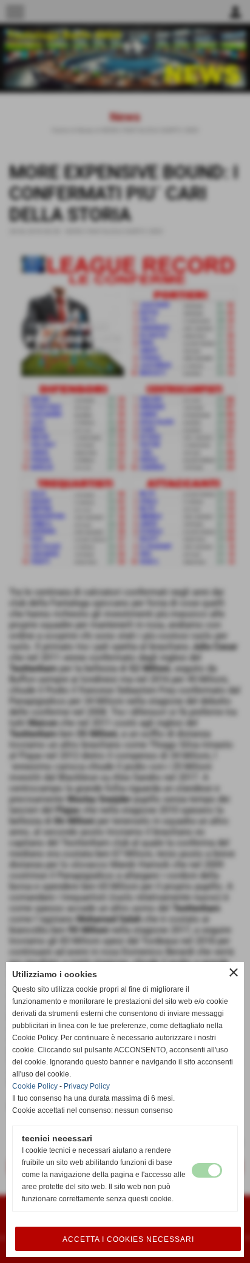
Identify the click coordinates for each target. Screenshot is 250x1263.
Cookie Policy (35, 1086)
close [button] (233, 972)
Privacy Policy (87, 1086)
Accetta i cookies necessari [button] (128, 1239)
